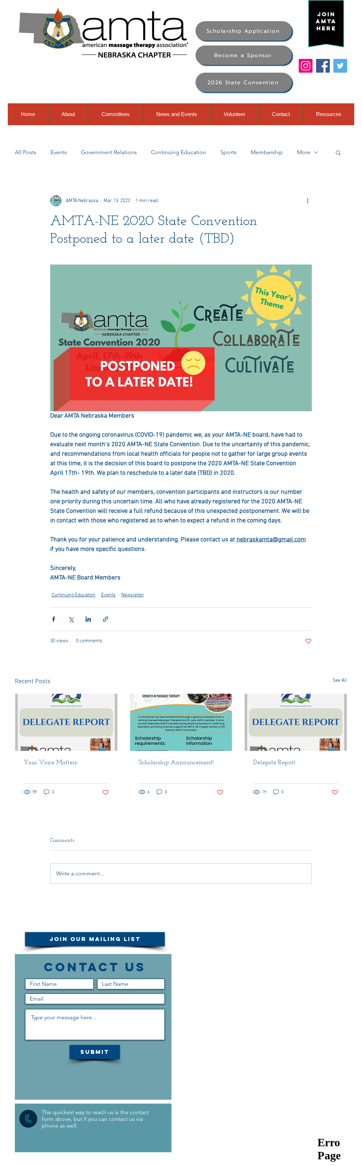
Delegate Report (274, 763)
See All (340, 681)
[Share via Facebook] (53, 619)
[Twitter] (340, 66)
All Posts (25, 152)
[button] (338, 152)
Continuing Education (178, 152)
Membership (267, 152)
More (303, 152)
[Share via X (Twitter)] (71, 619)
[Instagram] (306, 66)
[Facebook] (323, 66)
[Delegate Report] (296, 722)
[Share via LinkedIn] (88, 619)
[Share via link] (105, 619)
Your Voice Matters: (51, 763)
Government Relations (109, 152)
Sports (228, 152)
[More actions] (307, 200)
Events (59, 152)
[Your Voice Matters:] (66, 722)
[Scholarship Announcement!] (181, 722)
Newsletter (132, 595)
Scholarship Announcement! (176, 763)
